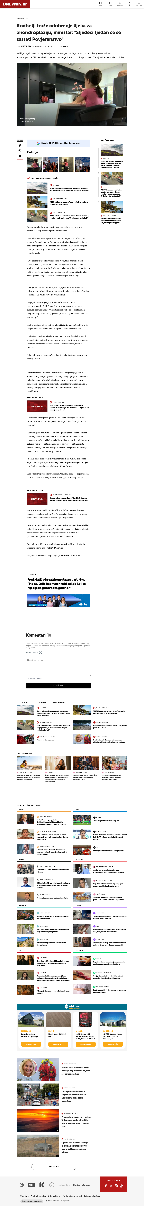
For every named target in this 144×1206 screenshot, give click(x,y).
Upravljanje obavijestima (33, 1201)
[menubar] (129, 4)
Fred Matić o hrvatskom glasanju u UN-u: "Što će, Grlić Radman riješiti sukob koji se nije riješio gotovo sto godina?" (56, 584)
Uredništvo (24, 1196)
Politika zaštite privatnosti (72, 1196)
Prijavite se (58, 685)
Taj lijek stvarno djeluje (38, 302)
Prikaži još (54, 1167)
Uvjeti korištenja (54, 1196)
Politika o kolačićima (92, 1196)
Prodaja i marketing (38, 1196)
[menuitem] (129, 4)
